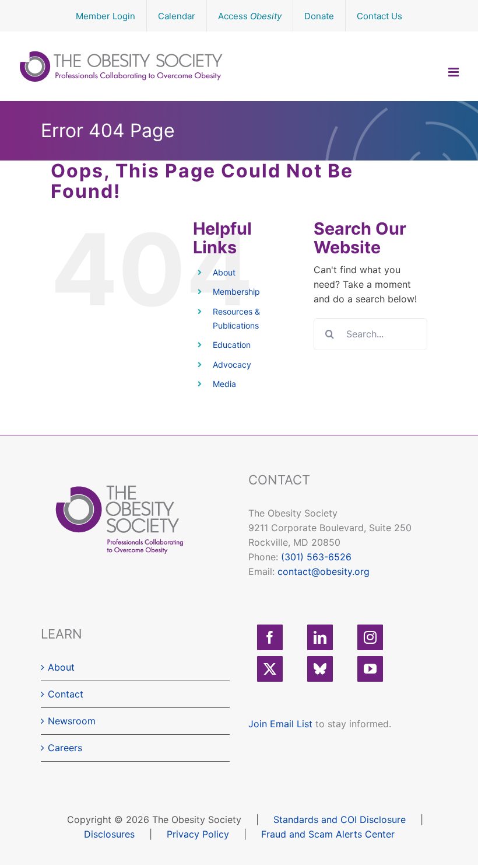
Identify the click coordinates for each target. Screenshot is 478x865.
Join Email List (280, 724)
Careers (65, 748)
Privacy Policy (198, 834)
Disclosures (109, 834)
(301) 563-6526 (316, 557)
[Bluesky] (320, 669)
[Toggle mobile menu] (454, 72)
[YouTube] (370, 669)
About (224, 272)
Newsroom (72, 721)
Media (224, 384)
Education (232, 345)
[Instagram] (370, 637)
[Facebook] (270, 637)
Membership (236, 292)
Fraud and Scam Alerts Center (328, 834)
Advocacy (232, 364)
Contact (65, 694)
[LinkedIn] (320, 637)
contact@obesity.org (323, 571)
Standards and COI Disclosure (339, 819)
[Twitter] (270, 669)
